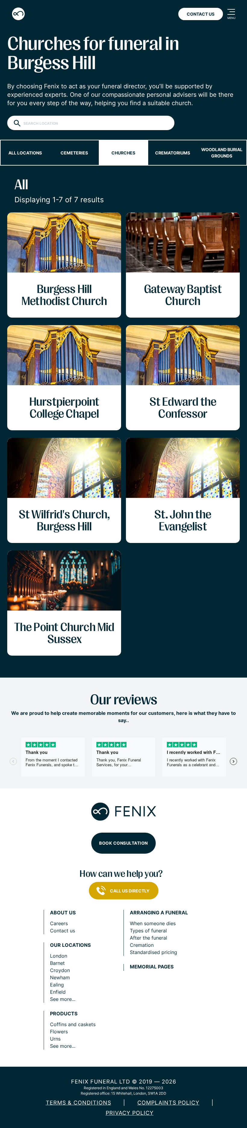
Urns (55, 1039)
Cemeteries (74, 152)
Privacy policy (130, 1113)
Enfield (58, 992)
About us (63, 913)
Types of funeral (148, 931)
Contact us (62, 931)
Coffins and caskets (72, 1024)
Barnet (57, 963)
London (58, 956)
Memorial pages (152, 967)
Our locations (70, 945)
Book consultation (123, 843)
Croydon (60, 970)
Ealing (57, 985)
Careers (59, 923)
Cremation (142, 945)
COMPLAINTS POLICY (168, 1102)
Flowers (59, 1032)
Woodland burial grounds (221, 152)
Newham (60, 977)
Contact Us (200, 14)
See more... (62, 999)
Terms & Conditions (78, 1102)
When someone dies (153, 923)
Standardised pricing (153, 952)
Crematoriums (172, 152)
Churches (123, 152)
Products (63, 1014)
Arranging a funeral (159, 913)
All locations (25, 152)
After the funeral (148, 938)
